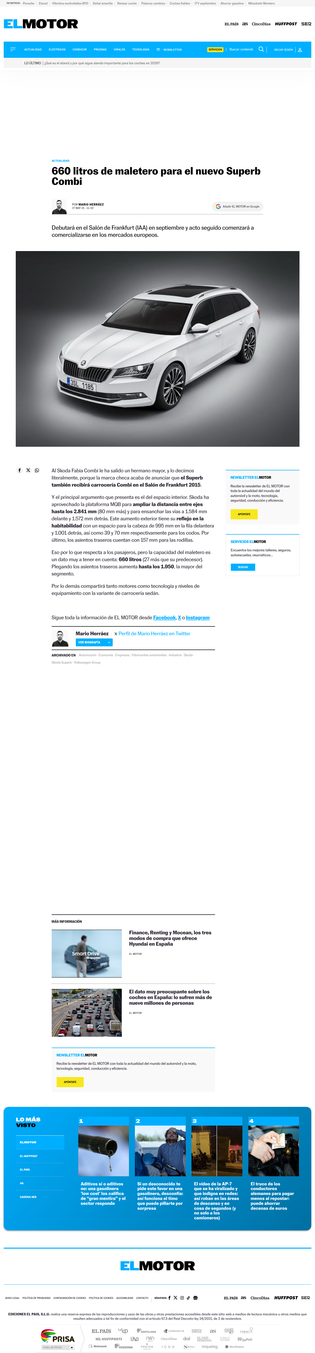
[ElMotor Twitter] (175, 1298)
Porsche (29, 3)
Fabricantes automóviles (149, 655)
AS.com (211, 1331)
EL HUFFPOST (29, 1156)
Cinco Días (168, 1339)
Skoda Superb (62, 663)
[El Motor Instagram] (182, 1298)
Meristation (234, 1346)
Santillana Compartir (174, 1331)
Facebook (164, 617)
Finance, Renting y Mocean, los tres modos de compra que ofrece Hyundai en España (170, 938)
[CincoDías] (261, 24)
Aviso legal (12, 1298)
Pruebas (100, 49)
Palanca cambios (154, 3)
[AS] (245, 24)
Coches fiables (180, 3)
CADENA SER (28, 1197)
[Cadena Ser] (306, 24)
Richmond (98, 1346)
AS (21, 1183)
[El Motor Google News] (195, 1298)
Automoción (87, 655)
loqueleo (210, 1346)
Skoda (188, 655)
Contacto (142, 1298)
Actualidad (33, 49)
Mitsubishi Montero (261, 3)
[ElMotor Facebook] (169, 1298)
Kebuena (241, 1339)
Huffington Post (107, 1339)
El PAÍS (101, 1331)
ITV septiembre (206, 3)
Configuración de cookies (69, 1298)
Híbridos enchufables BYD (70, 3)
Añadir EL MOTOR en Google (241, 206)
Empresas (122, 655)
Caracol (245, 1331)
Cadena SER (195, 1331)
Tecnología (141, 49)
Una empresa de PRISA (57, 1335)
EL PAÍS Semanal (204, 1339)
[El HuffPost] (286, 24)
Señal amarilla (103, 3)
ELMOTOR (28, 1142)
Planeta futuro (223, 1339)
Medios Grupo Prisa (57, 1347)
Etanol (43, 3)
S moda (188, 1346)
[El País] (231, 24)
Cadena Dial (187, 1339)
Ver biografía (89, 642)
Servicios (215, 49)
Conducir (80, 49)
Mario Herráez (91, 204)
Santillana (148, 1331)
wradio (149, 1339)
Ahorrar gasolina (232, 3)
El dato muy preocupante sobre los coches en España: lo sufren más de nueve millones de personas (170, 997)
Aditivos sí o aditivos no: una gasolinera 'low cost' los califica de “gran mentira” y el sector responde (103, 1193)
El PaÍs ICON (168, 1346)
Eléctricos (57, 49)
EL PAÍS (25, 1169)
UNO (135, 1339)
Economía (106, 655)
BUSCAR (243, 567)
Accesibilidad (124, 1298)
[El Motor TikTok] (188, 1298)
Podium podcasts (147, 1346)
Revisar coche (127, 3)
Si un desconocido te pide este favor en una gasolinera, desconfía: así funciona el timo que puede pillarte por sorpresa (160, 1196)
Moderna (122, 1346)
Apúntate (70, 1082)
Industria (175, 655)
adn (227, 1331)
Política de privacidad (36, 1298)
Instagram (198, 617)
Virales (119, 49)
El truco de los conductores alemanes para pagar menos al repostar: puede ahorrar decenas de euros (272, 1196)
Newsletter (172, 49)
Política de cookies (101, 1298)
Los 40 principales (125, 1331)
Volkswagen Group (87, 663)
